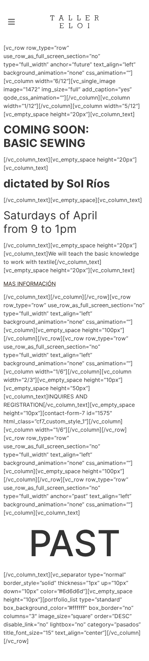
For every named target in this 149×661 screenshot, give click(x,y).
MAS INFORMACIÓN (29, 283)
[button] (11, 22)
